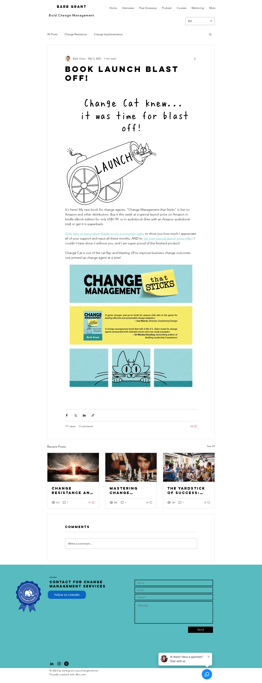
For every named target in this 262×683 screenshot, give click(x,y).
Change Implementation (108, 34)
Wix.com (81, 674)
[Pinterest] (66, 663)
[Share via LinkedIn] (84, 415)
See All (211, 446)
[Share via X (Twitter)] (75, 415)
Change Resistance (76, 34)
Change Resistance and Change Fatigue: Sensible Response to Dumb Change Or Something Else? (72, 490)
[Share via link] (93, 415)
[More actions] (195, 58)
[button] (210, 34)
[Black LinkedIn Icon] (52, 663)
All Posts (52, 34)
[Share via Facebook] (66, 415)
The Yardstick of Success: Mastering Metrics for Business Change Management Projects (186, 490)
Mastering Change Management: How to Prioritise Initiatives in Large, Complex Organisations (131, 490)
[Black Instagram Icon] (59, 663)
